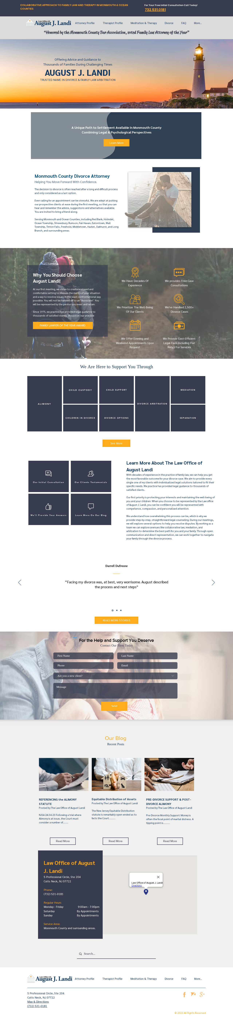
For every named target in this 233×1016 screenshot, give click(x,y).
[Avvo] (193, 994)
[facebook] (184, 994)
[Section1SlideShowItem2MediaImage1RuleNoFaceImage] (116, 610)
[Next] (213, 583)
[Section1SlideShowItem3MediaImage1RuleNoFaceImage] (120, 610)
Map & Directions (38, 1001)
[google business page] (202, 994)
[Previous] (19, 583)
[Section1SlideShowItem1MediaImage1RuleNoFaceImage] (112, 610)
